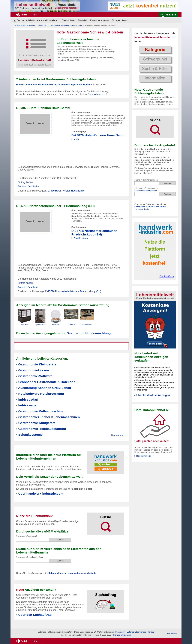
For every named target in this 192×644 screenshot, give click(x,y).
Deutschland (76, 25)
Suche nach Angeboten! (26, 536)
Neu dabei (82, 20)
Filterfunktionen (68, 20)
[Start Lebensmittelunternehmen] (47, 6)
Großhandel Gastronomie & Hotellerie (46, 382)
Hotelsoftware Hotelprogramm (41, 393)
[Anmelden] (168, 14)
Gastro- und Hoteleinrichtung (88, 333)
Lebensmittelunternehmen (145, 191)
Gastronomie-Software (35, 376)
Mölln (76, 139)
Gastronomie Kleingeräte (37, 364)
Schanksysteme (30, 434)
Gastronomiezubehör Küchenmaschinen (49, 417)
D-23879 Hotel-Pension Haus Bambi (98, 135)
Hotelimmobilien (143, 456)
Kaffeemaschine (87, 325)
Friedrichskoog (81, 238)
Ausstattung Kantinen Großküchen (44, 387)
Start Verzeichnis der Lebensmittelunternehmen (37, 20)
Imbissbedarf (28, 399)
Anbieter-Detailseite (28, 186)
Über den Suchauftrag (35, 614)
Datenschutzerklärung (136, 632)
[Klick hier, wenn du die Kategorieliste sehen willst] (155, 64)
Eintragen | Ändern (120, 20)
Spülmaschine (40, 325)
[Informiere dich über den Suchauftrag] (105, 599)
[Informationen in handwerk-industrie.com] (143, 6)
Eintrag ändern (25, 182)
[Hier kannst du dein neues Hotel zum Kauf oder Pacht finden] (155, 426)
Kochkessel (71, 325)
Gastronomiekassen (33, 370)
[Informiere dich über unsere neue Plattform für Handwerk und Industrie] (105, 461)
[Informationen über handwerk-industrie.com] (155, 250)
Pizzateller (55, 325)
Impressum (120, 632)
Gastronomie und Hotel (59, 25)
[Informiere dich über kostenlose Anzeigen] (155, 319)
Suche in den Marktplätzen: (146, 180)
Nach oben (117, 435)
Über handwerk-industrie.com (40, 493)
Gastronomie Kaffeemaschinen (41, 411)
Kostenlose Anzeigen (99, 20)
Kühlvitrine (24, 325)
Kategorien (42, 25)
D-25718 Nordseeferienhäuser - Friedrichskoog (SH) (94, 232)
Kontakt (151, 632)
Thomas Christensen (122, 635)
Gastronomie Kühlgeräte (37, 423)
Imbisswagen (28, 405)
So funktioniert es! (97, 94)
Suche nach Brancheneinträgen (29, 557)
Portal (24, 15)
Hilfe (35, 15)
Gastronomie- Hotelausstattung (42, 428)
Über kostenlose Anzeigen (153, 395)
